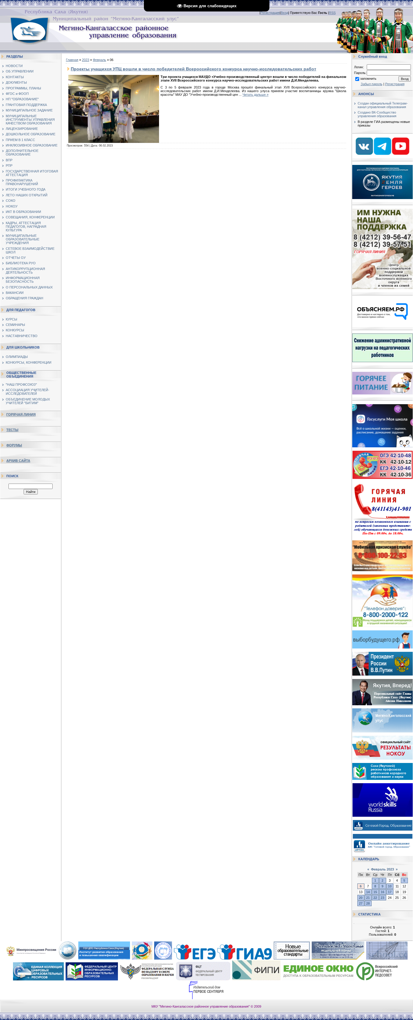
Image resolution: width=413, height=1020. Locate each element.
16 (382, 892)
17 (390, 892)
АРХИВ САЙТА (18, 460)
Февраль (99, 60)
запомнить (368, 78)
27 (361, 903)
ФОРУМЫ (14, 445)
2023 (85, 60)
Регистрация (270, 12)
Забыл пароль (371, 84)
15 (375, 892)
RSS (332, 12)
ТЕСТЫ (12, 430)
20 (361, 897)
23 (382, 897)
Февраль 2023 (382, 869)
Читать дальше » (255, 94)
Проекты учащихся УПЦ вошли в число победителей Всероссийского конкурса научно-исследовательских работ (193, 68)
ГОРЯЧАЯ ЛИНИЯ (21, 414)
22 (375, 897)
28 (368, 903)
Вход (284, 12)
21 (368, 897)
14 (368, 892)
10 (390, 886)
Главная (72, 60)
